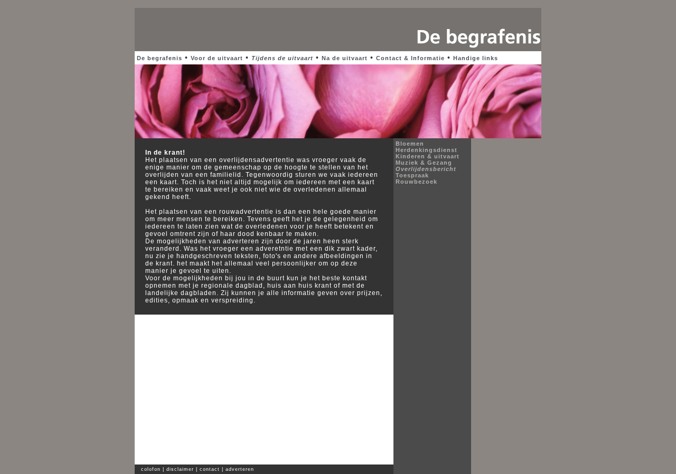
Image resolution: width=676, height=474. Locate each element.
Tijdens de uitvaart (282, 58)
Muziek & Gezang (424, 162)
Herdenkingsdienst (426, 150)
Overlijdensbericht (426, 169)
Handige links (475, 58)
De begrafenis (159, 58)
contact (210, 469)
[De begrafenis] (472, 49)
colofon (150, 469)
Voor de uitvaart (217, 58)
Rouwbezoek (416, 181)
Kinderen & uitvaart (427, 156)
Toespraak (412, 175)
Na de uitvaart (345, 58)
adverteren (240, 469)
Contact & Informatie (410, 58)
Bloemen (410, 143)
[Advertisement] (338, 4)
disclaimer (180, 469)
